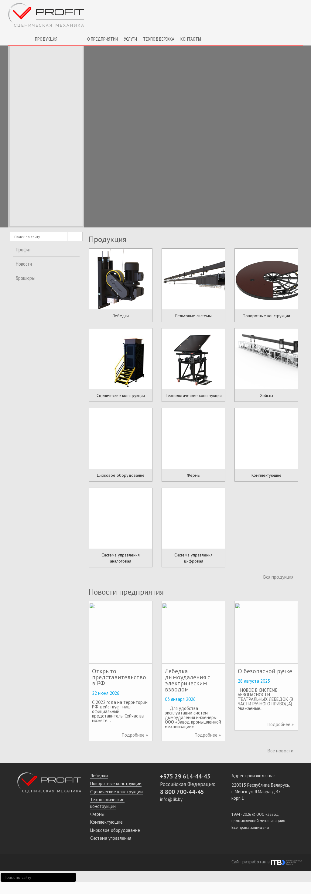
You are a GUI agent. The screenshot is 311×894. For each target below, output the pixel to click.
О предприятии (102, 39)
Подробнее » (135, 735)
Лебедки (99, 775)
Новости (24, 263)
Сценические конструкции (116, 792)
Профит (23, 249)
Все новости (281, 751)
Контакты (190, 39)
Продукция (46, 39)
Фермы (97, 814)
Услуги (130, 39)
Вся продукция (279, 577)
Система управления (110, 838)
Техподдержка (158, 39)
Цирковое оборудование (115, 830)
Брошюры (25, 277)
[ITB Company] (286, 862)
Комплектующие (106, 822)
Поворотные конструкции (116, 783)
